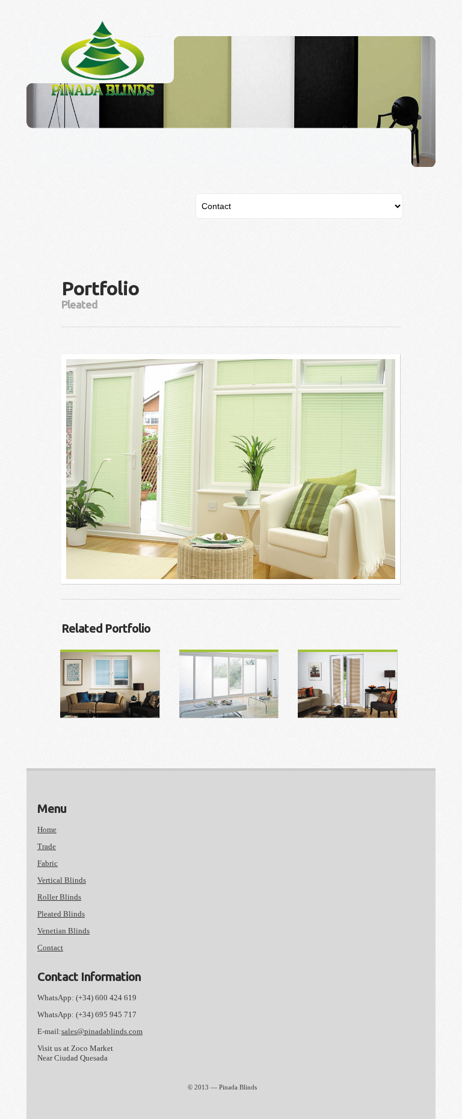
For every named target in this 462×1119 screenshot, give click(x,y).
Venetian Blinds (63, 930)
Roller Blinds (59, 896)
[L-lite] (109, 685)
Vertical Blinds (61, 880)
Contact (50, 947)
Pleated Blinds (61, 913)
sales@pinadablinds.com (102, 1031)
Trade (46, 846)
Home (47, 829)
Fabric (47, 863)
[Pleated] (229, 685)
